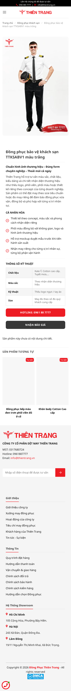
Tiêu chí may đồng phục (21, 525)
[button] (4, 12)
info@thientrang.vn (46, 4)
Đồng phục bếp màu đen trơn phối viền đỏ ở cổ (18, 412)
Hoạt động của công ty (20, 519)
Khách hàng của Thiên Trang (23, 531)
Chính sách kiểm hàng (19, 588)
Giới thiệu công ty (17, 507)
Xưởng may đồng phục (20, 513)
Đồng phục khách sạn (28, 22)
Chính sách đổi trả (17, 576)
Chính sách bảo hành (19, 582)
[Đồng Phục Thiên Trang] (35, 12)
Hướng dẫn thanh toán (20, 564)
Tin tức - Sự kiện (16, 537)
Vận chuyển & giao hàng (21, 570)
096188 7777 (25, 4)
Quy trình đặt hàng (18, 558)
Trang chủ (7, 22)
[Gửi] (60, 472)
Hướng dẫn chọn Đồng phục (23, 594)
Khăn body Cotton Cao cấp (52, 410)
